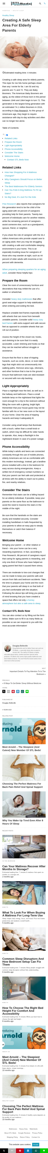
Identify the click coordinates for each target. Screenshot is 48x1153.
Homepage (6, 10)
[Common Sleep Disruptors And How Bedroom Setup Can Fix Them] (24, 939)
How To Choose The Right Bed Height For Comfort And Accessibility (22, 1010)
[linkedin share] (17, 691)
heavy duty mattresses (21, 299)
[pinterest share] (13, 691)
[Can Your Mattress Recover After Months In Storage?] (24, 846)
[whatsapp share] (22, 691)
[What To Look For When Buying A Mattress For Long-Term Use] (24, 893)
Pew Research (9, 204)
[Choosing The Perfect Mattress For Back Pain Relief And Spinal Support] (24, 768)
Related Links (11, 138)
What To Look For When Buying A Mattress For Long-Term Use (23, 914)
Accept (35, 1144)
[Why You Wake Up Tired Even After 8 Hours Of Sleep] (24, 804)
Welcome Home (12, 156)
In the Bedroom (8, 861)
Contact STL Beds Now (18, 160)
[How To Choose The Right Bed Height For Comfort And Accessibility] (24, 988)
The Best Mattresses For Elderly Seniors (23, 186)
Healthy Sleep (18, 10)
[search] (40, 3)
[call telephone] (45, 4)
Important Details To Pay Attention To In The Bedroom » (28, 672)
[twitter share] (3, 691)
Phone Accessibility (14, 149)
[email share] (8, 691)
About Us (6, 1051)
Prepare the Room (13, 142)
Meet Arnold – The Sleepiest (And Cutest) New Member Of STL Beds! (21, 1059)
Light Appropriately (13, 145)
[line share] (27, 691)
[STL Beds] (22, 3)
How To (5, 907)
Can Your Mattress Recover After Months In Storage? (23, 868)
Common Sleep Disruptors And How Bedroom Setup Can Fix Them (23, 961)
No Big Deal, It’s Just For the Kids (20, 197)
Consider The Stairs (14, 152)
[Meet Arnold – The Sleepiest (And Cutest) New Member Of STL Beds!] (24, 731)
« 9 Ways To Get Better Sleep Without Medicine (21, 683)
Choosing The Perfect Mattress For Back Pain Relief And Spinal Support (23, 1109)
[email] (12, 1150)
